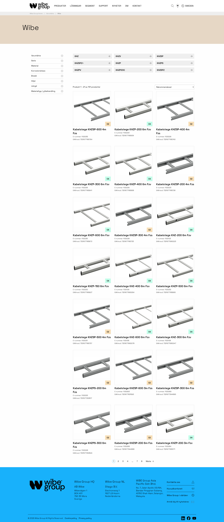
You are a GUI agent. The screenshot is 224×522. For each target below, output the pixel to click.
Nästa (148, 461)
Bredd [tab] (34, 76)
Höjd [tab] (33, 81)
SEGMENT (90, 5)
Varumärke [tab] (36, 55)
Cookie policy (71, 518)
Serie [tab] (33, 60)
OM (126, 5)
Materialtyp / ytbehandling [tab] (43, 91)
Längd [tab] (34, 86)
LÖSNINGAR (75, 5)
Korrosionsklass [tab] (38, 71)
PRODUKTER (60, 5)
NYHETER (116, 5)
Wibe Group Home (36, 13)
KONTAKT (137, 5)
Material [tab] (34, 66)
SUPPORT (103, 5)
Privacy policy (85, 518)
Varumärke (50, 13)
